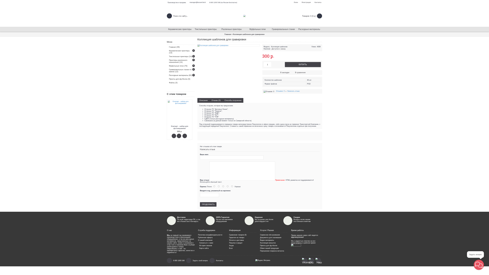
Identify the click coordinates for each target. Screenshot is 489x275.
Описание (203, 100)
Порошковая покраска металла (272, 251)
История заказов (205, 245)
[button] (479, 265)
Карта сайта (204, 248)
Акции (231, 245)
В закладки (284, 72)
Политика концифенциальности (210, 235)
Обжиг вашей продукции (269, 248)
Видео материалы (267, 240)
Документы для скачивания (270, 237)
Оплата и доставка (236, 240)
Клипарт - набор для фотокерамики (179, 127)
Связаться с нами (206, 243)
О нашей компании (205, 240)
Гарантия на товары (236, 237)
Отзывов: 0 (280, 91)
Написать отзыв (293, 91)
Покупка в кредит (235, 243)
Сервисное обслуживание (270, 235)
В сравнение (300, 72)
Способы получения (233, 100)
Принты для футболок (268, 245)
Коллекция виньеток (268, 243)
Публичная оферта (205, 237)
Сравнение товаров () (237, 235)
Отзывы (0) (216, 100)
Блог (231, 248)
